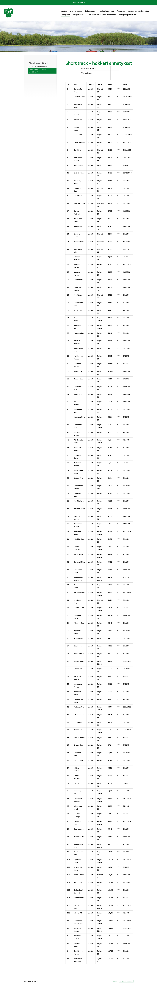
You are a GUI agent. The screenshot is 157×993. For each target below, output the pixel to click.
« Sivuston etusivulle (78, 2)
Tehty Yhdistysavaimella (126, 981)
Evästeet (114, 981)
